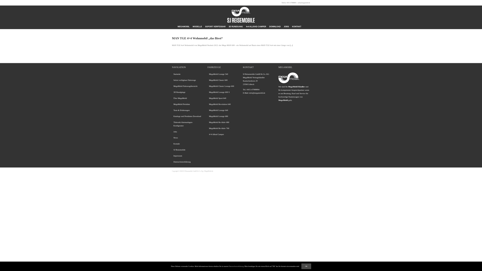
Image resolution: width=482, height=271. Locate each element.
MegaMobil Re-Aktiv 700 (219, 128)
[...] (291, 45)
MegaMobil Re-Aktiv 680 (219, 122)
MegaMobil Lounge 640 (218, 110)
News (175, 138)
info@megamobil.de (304, 3)
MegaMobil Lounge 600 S (219, 92)
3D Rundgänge (179, 92)
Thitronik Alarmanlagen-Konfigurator (183, 124)
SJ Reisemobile (179, 150)
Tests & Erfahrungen (181, 110)
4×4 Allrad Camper (216, 134)
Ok (306, 266)
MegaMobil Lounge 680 (218, 116)
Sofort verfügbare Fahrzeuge (184, 80)
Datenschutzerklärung (182, 162)
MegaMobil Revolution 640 (220, 104)
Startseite (176, 74)
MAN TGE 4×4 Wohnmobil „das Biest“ (197, 38)
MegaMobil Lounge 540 (218, 74)
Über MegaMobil (180, 98)
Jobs (175, 132)
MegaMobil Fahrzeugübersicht (185, 86)
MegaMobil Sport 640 (217, 98)
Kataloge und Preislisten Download (187, 116)
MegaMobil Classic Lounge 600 (221, 86)
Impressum (177, 156)
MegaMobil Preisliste (181, 104)
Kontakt (176, 144)
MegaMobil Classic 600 (218, 80)
